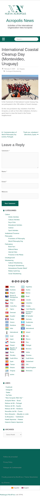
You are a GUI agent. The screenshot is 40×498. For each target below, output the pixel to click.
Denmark (13, 312)
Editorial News (13, 249)
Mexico (28, 339)
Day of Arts (12, 222)
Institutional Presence (12, 233)
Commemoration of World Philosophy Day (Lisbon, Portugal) (9, 134)
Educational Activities (15, 225)
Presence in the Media (15, 255)
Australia (13, 290)
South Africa (14, 358)
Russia (12, 352)
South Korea (30, 358)
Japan (12, 339)
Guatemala (29, 322)
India (11, 328)
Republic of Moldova (13, 348)
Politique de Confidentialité (12, 468)
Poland (12, 345)
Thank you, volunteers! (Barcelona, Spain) (30, 133)
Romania (28, 349)
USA (27, 364)
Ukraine (12, 367)
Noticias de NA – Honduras (14, 409)
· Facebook (8, 387)
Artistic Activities (13, 217)
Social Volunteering (14, 274)
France (12, 319)
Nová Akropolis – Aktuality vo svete (17, 414)
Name (4, 171)
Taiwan (12, 364)
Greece (12, 322)
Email (4, 182)
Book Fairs (11, 247)
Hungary (28, 325)
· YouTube (8, 395)
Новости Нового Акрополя (14, 422)
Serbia (28, 352)
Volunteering (9, 260)
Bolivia (28, 293)
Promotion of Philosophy (16, 238)
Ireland (28, 332)
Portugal (28, 345)
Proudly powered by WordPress (12, 477)
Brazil (27, 296)
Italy (27, 336)
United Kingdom (31, 367)
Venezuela (29, 371)
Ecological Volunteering (13, 71)
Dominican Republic (29, 312)
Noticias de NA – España (13, 406)
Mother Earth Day (14, 271)
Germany (29, 319)
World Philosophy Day (15, 241)
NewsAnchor (34, 477)
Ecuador (12, 316)
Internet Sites (12, 252)
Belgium (12, 293)
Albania (12, 287)
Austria (28, 290)
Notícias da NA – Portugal (13, 403)
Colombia (29, 303)
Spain (11, 361)
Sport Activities (13, 230)
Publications (9, 244)
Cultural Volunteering (15, 263)
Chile (11, 303)
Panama (12, 342)
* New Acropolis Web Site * (14, 398)
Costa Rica (13, 306)
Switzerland (29, 361)
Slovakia (12, 355)
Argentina (29, 287)
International (30, 328)
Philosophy (8, 236)
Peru (27, 342)
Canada (28, 300)
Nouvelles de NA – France (13, 411)
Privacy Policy (7, 462)
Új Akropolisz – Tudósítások (14, 417)
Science (10, 228)
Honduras (13, 325)
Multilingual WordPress (7, 495)
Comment (6, 151)
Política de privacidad (10, 457)
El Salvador (29, 316)
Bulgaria (12, 300)
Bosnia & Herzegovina (14, 296)
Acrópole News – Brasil (13, 401)
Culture (7, 214)
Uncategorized (10, 258)
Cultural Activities (14, 220)
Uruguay (22, 69)
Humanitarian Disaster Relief (17, 268)
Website (5, 192)
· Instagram (8, 390)
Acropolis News (20, 20)
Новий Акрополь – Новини (14, 419)
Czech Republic (30, 309)
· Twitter (7, 392)
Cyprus (12, 309)
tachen (12, 374)
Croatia (28, 306)
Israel (11, 336)
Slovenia (28, 355)
